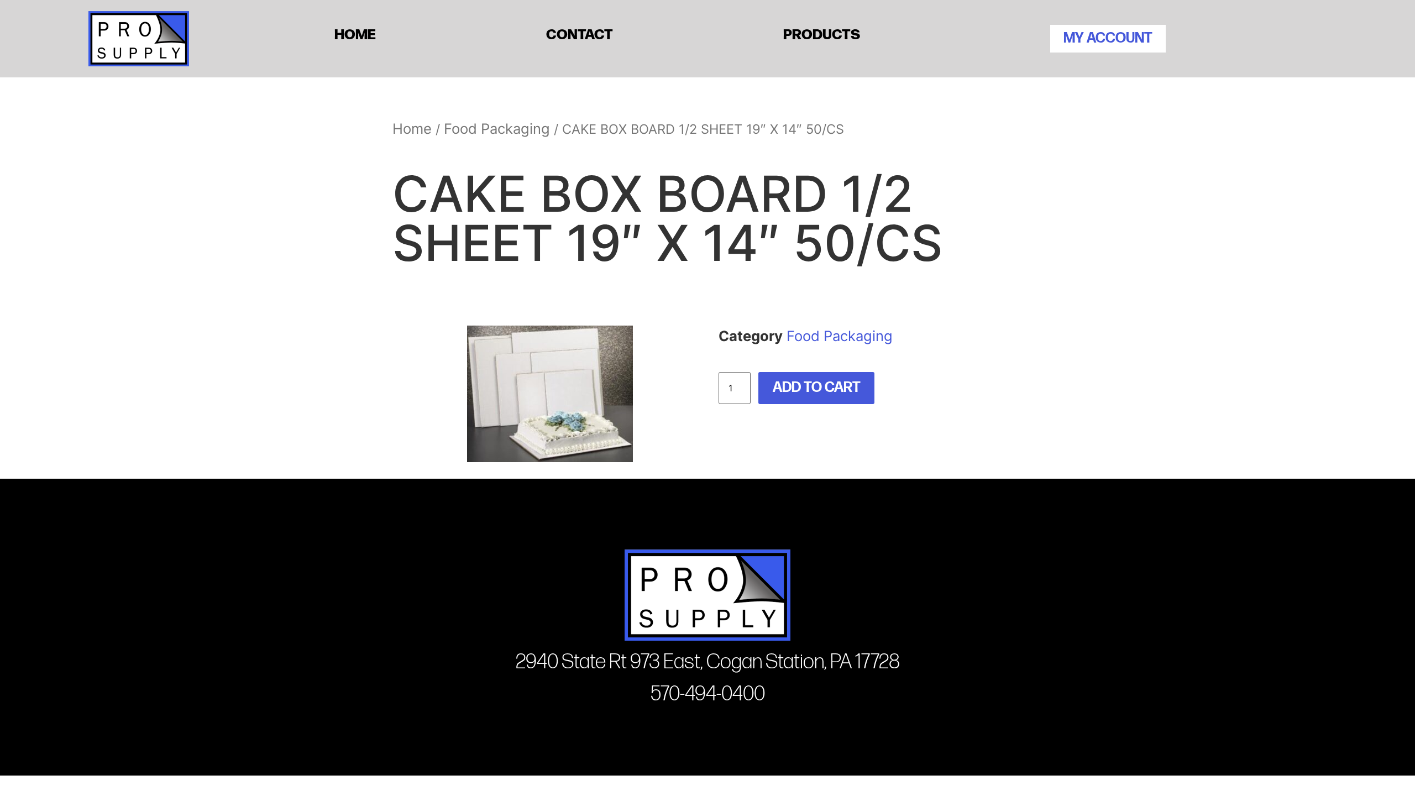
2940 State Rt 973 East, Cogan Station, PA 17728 (708, 662)
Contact (579, 33)
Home (355, 33)
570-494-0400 (708, 694)
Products (821, 33)
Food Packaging (497, 128)
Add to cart (817, 387)
